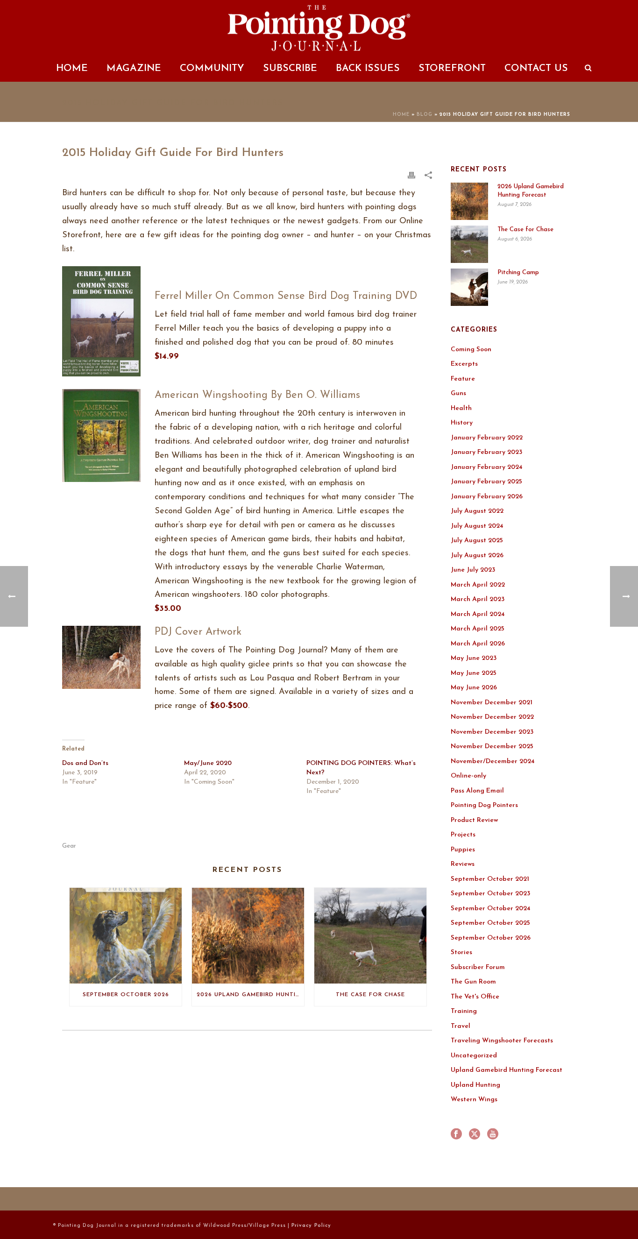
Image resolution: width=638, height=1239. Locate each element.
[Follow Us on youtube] (492, 1134)
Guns (458, 393)
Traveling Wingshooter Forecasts (502, 1040)
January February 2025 (486, 481)
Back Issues (368, 68)
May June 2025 (473, 673)
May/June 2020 (208, 763)
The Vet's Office (475, 996)
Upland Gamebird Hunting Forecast (506, 1070)
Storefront (452, 68)
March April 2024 (478, 614)
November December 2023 (492, 732)
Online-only (468, 775)
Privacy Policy (311, 1225)
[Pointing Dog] (319, 28)
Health (461, 408)
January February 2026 (487, 496)
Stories (461, 952)
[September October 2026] (126, 936)
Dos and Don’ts (85, 763)
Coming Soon (471, 349)
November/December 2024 (493, 761)
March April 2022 (478, 584)
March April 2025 (477, 628)
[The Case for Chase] (370, 936)
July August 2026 (477, 555)
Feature (463, 378)
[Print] (411, 175)
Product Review (474, 820)
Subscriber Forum (478, 967)
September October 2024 (491, 908)
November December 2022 (492, 717)
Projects (463, 834)
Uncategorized (474, 1055)
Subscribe (290, 68)
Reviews (463, 864)
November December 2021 (491, 702)
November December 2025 (492, 746)
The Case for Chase (370, 995)
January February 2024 (487, 467)
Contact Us (536, 68)
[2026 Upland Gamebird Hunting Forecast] (248, 936)
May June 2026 (474, 687)
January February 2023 (486, 452)
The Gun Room (473, 981)
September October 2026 (126, 995)
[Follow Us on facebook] (456, 1134)
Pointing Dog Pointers (484, 805)
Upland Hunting (475, 1085)
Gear (69, 846)
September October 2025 (490, 923)
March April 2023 (477, 599)
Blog (424, 114)
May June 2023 (473, 658)
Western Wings (474, 1099)
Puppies (463, 849)
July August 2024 (477, 526)
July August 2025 (477, 540)
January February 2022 (487, 437)
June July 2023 (473, 569)
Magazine (133, 68)
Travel (460, 1026)
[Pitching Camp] (469, 287)
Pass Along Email (477, 790)
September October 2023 (490, 893)
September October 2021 (490, 879)
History (462, 422)
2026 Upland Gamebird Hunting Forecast (250, 995)
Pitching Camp (518, 272)
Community (212, 68)
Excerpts (464, 364)
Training (464, 1011)
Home (72, 68)
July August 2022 (477, 511)
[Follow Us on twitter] (474, 1134)
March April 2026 (478, 643)
